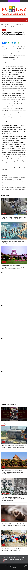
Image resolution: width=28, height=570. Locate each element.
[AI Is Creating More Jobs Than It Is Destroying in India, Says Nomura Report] (14, 230)
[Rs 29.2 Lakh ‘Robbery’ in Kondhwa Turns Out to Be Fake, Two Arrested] (14, 414)
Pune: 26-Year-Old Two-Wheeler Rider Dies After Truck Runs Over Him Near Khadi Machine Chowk (13, 524)
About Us (4, 561)
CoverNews (20, 565)
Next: (14, 187)
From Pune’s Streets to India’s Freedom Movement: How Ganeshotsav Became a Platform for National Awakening (14, 499)
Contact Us (11, 561)
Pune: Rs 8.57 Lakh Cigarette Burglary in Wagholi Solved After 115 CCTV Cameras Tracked (13, 549)
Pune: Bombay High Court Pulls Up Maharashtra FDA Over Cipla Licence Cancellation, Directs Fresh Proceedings (13, 472)
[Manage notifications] (4, 560)
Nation (4, 30)
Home (3, 557)
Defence (13, 557)
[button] (2, 20)
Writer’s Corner (21, 557)
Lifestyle (6, 559)
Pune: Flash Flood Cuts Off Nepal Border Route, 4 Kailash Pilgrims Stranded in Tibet (14, 218)
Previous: (13, 179)
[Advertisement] (14, 289)
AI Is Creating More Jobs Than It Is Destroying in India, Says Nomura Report (13, 242)
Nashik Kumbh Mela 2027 (14, 1)
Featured (4, 493)
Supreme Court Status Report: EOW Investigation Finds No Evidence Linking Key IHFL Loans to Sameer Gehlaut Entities (13, 267)
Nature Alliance (19, 559)
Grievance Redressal (21, 561)
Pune (4, 442)
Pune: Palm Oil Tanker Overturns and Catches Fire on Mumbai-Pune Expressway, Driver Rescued (14, 446)
